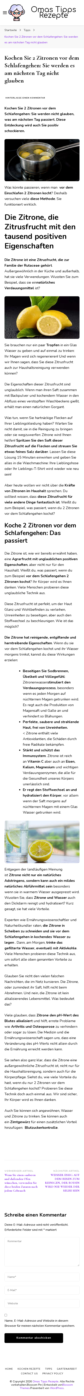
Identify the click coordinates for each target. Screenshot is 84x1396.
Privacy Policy (52, 1373)
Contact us (29, 1373)
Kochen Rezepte (29, 1368)
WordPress (57, 1388)
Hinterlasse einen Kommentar (25, 98)
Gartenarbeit (67, 1368)
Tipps (48, 1368)
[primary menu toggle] (5, 12)
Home (9, 1368)
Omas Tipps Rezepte (53, 13)
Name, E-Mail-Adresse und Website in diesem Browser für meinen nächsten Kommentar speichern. (39, 1323)
